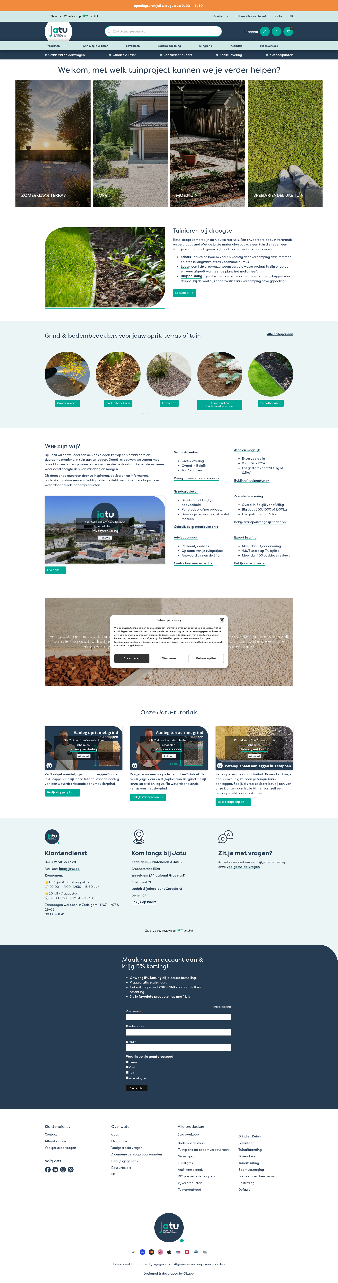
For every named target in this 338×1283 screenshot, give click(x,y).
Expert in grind (245, 537)
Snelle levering (231, 55)
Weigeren (169, 658)
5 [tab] (166, 413)
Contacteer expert (178, 55)
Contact (219, 16)
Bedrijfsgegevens (124, 1161)
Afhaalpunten (55, 1141)
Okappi (188, 1273)
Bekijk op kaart (143, 902)
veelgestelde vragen (243, 867)
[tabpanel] (67, 379)
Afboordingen (137, 1078)
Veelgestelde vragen (60, 1147)
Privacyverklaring (105, 531)
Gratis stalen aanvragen (66, 55)
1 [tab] (143, 413)
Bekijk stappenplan (60, 792)
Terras (133, 1062)
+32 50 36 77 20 (63, 862)
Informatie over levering (253, 16)
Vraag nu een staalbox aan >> (196, 478)
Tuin (132, 1072)
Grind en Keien (67, 403)
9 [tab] (189, 413)
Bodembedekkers (118, 403)
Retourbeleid (121, 1167)
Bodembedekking (169, 46)
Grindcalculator (124, 55)
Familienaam (135, 1026)
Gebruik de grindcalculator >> (196, 526)
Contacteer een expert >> (193, 563)
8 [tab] (184, 413)
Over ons (53, 570)
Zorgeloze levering (248, 496)
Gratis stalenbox (186, 452)
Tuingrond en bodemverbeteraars (219, 404)
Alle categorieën (280, 334)
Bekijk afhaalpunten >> (252, 480)
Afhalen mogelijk (247, 450)
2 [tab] (148, 413)
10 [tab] (195, 413)
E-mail (131, 1042)
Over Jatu (119, 1141)
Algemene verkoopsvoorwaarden (136, 1154)
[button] (222, 620)
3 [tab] (154, 413)
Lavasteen (133, 46)
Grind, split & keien (95, 46)
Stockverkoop (269, 46)
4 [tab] (160, 413)
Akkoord (105, 537)
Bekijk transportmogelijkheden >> (260, 522)
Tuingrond (205, 46)
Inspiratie (236, 46)
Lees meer (182, 293)
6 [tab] (172, 413)
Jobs (278, 16)
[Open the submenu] (63, 45)
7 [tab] (178, 413)
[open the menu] (228, 16)
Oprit (132, 1067)
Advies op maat (186, 537)
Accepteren (132, 658)
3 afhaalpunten (281, 55)
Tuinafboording (270, 403)
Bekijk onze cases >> (249, 563)
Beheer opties (206, 658)
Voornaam (133, 1011)
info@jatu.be (69, 869)
